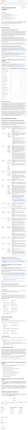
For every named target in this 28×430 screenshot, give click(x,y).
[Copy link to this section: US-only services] (8, 289)
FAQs (19, 414)
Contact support (21, 408)
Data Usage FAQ (15, 220)
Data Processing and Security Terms (16, 50)
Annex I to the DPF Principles (17, 115)
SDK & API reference (3, 409)
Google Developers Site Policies (22, 402)
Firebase (2, 421)
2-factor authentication (9, 344)
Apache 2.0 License (12, 402)
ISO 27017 (18, 64)
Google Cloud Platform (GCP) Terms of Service (19, 52)
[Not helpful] (26, 5)
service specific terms (16, 297)
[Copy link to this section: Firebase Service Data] (14, 347)
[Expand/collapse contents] (5, 11)
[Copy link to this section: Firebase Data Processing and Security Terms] (22, 46)
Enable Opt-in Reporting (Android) (19, 278)
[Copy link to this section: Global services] (7, 293)
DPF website (22, 109)
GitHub (2, 413)
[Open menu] (1, 1)
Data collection (13, 232)
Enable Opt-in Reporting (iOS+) (10, 278)
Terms (1, 426)
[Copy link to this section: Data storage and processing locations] (19, 284)
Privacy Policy (13, 254)
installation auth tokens (14, 221)
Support (2, 3)
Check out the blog (12, 408)
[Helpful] (24, 5)
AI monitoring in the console (20, 140)
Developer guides (3, 408)
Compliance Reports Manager (19, 66)
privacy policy (18, 386)
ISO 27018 (22, 64)
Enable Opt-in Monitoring (13, 279)
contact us (7, 112)
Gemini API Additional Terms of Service (20, 255)
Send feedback (24, 7)
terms (5, 57)
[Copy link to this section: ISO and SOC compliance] (10, 62)
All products (2, 423)
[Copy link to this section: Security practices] (10, 336)
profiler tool (18, 237)
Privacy (4, 426)
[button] (14, 257)
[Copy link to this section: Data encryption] (9, 319)
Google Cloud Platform (3, 422)
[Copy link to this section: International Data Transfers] (12, 101)
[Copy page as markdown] (10, 9)
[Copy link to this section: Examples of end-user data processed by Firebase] (24, 120)
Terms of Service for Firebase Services (13, 55)
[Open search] (17, 0)
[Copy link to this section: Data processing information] (17, 118)
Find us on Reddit (12, 409)
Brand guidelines (21, 413)
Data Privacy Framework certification (12, 102)
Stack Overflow (21, 409)
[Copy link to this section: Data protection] (10, 27)
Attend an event (12, 413)
